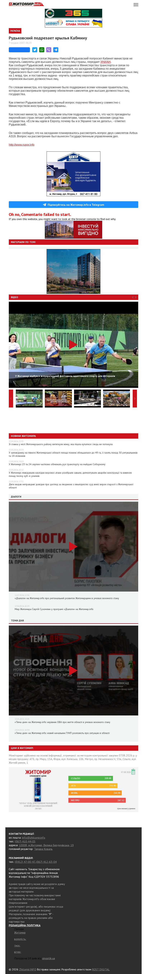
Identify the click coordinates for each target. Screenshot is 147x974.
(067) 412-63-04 (46, 862)
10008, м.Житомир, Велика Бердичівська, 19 (46, 845)
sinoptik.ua (48, 958)
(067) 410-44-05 (25, 841)
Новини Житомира (23, 436)
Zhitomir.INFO (27, 969)
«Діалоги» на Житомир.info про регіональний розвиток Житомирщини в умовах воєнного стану (67, 598)
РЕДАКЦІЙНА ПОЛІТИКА (25, 925)
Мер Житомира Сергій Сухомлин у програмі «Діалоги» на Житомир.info (54, 609)
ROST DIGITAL (101, 969)
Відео (14, 297)
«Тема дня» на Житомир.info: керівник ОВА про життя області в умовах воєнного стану (62, 722)
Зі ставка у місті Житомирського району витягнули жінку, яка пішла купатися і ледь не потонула (61, 444)
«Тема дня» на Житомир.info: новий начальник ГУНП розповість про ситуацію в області (62, 733)
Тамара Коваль (43, 849)
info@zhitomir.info (33, 837)
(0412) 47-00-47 (25, 862)
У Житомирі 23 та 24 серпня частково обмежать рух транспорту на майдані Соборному (57, 464)
